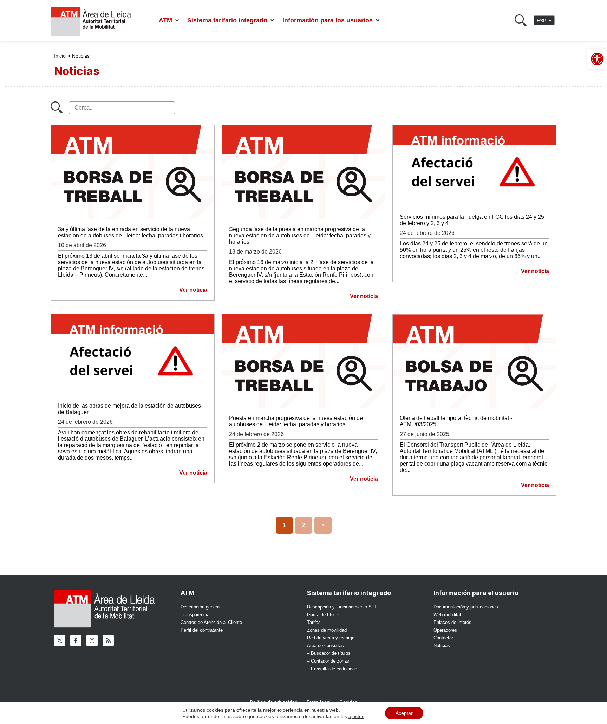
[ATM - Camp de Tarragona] (95, 21)
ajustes (356, 716)
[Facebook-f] (75, 640)
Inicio (60, 56)
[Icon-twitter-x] (59, 640)
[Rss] (108, 640)
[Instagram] (92, 640)
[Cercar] (521, 20)
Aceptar (404, 713)
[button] (169, 20)
